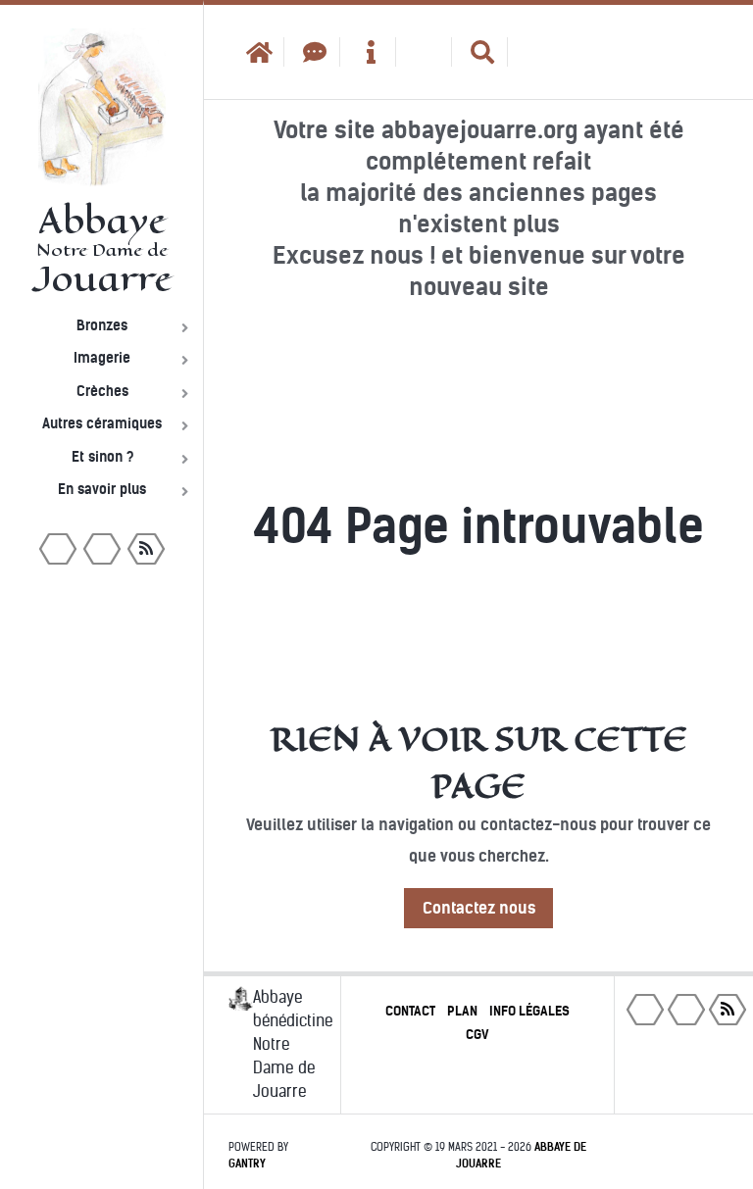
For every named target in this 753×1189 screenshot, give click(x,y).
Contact (410, 1011)
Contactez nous (479, 908)
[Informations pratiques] (368, 52)
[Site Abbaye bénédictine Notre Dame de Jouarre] (536, 52)
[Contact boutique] (312, 52)
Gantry (247, 1163)
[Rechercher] (480, 52)
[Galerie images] (424, 52)
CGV (477, 1034)
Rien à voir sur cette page (479, 763)
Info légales (529, 1011)
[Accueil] (256, 52)
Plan (462, 1011)
